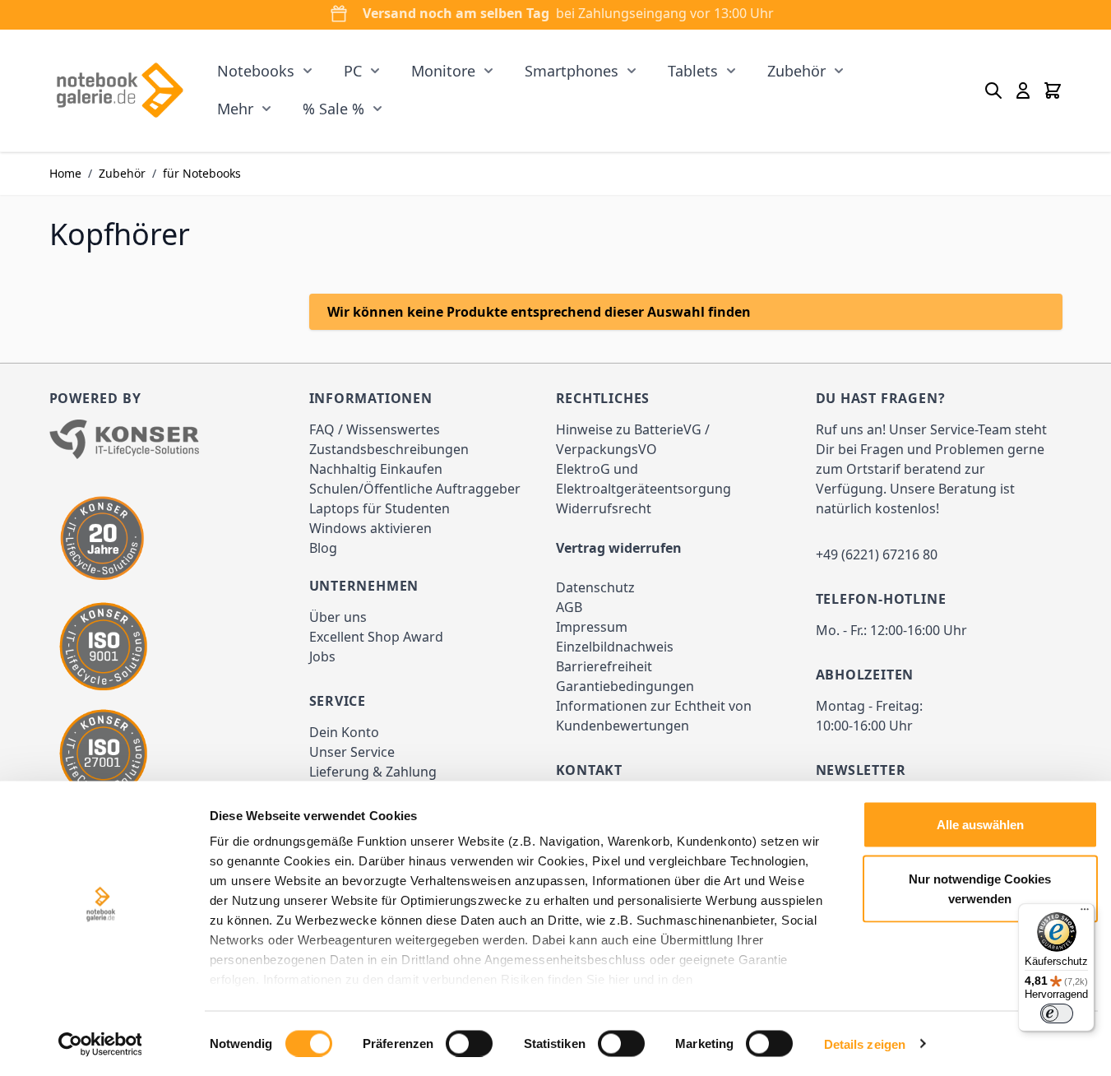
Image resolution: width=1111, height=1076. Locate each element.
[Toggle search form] (993, 90)
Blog (323, 548)
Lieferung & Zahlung (373, 772)
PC (353, 71)
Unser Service (352, 752)
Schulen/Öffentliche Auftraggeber (415, 489)
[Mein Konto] (1023, 90)
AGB (569, 607)
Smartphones (571, 71)
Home (65, 173)
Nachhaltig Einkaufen (375, 469)
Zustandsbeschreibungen (389, 449)
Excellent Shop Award (376, 637)
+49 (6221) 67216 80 (876, 554)
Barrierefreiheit (604, 666)
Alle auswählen (980, 825)
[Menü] (1085, 913)
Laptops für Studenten (379, 508)
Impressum (591, 627)
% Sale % (333, 108)
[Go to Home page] (119, 90)
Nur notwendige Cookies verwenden (980, 888)
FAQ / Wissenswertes (374, 429)
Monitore (443, 71)
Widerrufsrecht (603, 508)
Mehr (235, 108)
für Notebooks (202, 173)
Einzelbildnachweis (615, 647)
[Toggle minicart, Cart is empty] (1052, 90)
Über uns (338, 617)
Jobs (322, 656)
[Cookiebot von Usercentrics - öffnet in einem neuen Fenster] (100, 1044)
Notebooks (255, 71)
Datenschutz (595, 587)
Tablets (693, 71)
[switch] (469, 1043)
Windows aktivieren (370, 528)
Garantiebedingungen (625, 686)
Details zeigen (864, 1043)
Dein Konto (344, 732)
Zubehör (796, 71)
